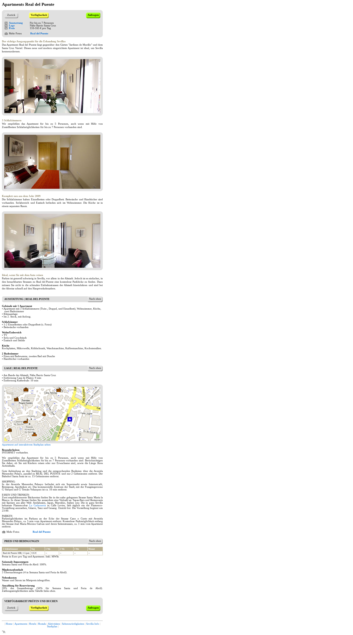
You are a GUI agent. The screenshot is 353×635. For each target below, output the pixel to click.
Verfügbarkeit (39, 15)
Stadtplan (52, 626)
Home (9, 624)
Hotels (32, 624)
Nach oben (95, 299)
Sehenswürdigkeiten (73, 624)
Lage (12, 25)
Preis (12, 28)
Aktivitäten (54, 624)
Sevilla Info (92, 624)
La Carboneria (37, 505)
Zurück (11, 15)
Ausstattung (16, 23)
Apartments (20, 624)
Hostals (42, 624)
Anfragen (93, 15)
